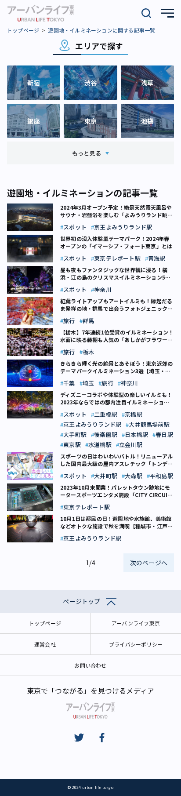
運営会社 (45, 644)
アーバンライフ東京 (136, 623)
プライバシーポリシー (136, 644)
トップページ (23, 30)
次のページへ (148, 562)
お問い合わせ (90, 665)
